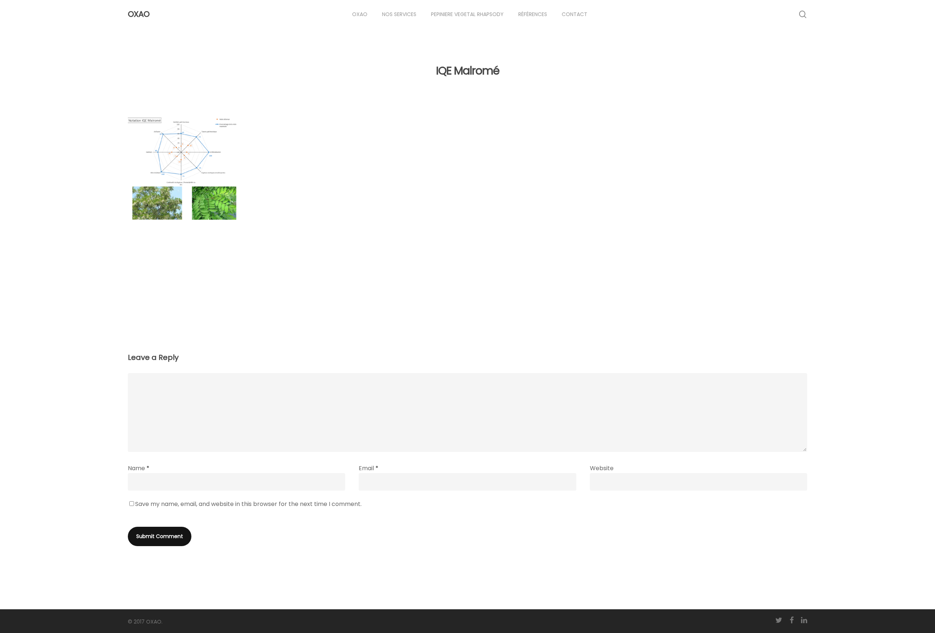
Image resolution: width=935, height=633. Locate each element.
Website (602, 468)
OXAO (138, 14)
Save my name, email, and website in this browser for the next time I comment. (248, 504)
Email (368, 468)
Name (138, 468)
